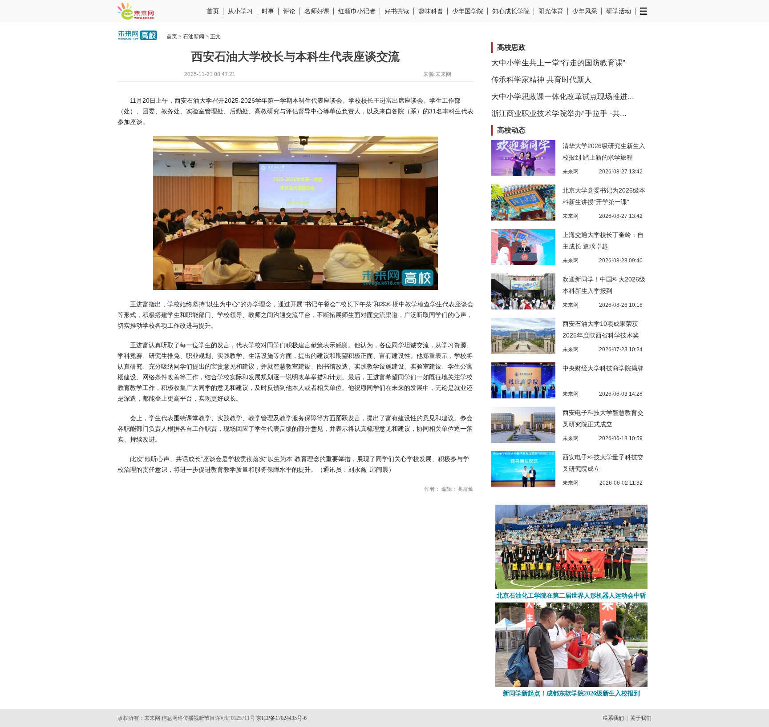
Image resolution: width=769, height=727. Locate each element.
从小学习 (240, 11)
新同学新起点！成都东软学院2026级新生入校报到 (571, 693)
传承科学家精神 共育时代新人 (541, 80)
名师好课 (316, 11)
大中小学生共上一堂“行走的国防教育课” (558, 63)
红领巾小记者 (357, 11)
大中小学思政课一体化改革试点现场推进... (562, 96)
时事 (268, 11)
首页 (212, 11)
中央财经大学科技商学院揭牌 (603, 368)
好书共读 (396, 11)
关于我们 (641, 718)
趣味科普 (430, 11)
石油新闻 (193, 36)
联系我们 (613, 718)
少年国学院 (467, 11)
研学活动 (618, 11)
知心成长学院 (511, 11)
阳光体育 (550, 11)
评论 (289, 11)
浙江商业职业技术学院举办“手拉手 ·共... (559, 113)
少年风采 (584, 11)
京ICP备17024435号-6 (281, 718)
